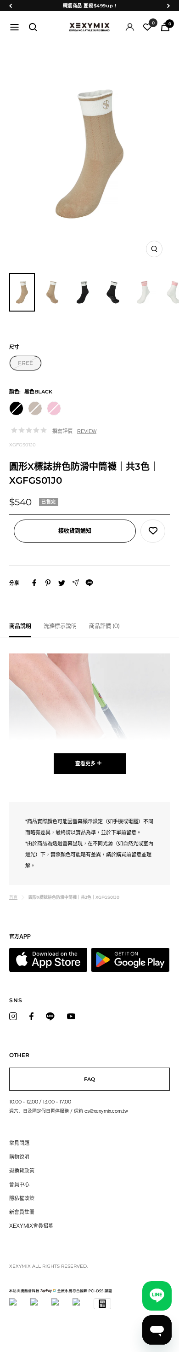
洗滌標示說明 (60, 626)
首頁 (13, 897)
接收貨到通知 (74, 530)
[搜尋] (33, 27)
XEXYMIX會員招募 (31, 1225)
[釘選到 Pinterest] (48, 582)
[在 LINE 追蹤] (50, 1016)
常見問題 (19, 1142)
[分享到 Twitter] (61, 583)
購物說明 (19, 1156)
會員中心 (19, 1184)
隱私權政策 (21, 1198)
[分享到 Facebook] (34, 582)
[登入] (130, 27)
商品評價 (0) (104, 626)
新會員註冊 (21, 1211)
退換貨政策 (21, 1170)
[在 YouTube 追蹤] (71, 1016)
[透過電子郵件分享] (75, 582)
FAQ (89, 1079)
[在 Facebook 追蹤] (31, 1016)
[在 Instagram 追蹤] (13, 1016)
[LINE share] (89, 582)
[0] (147, 27)
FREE (25, 362)
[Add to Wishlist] (152, 531)
